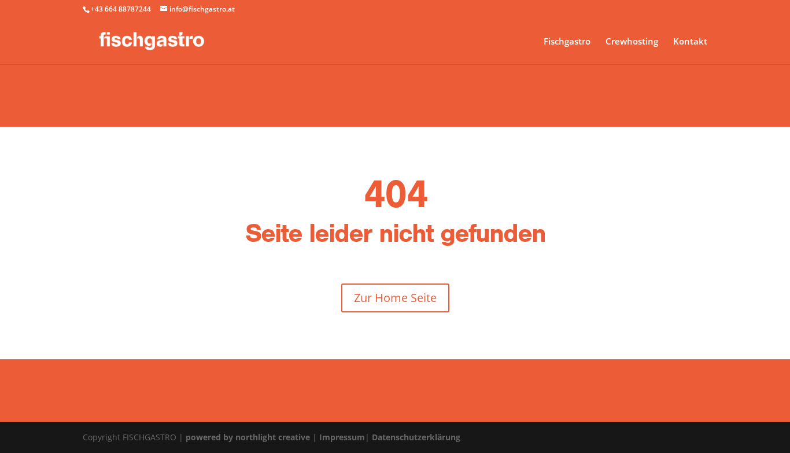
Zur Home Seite (395, 297)
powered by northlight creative (248, 437)
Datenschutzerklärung (416, 437)
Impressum (342, 437)
